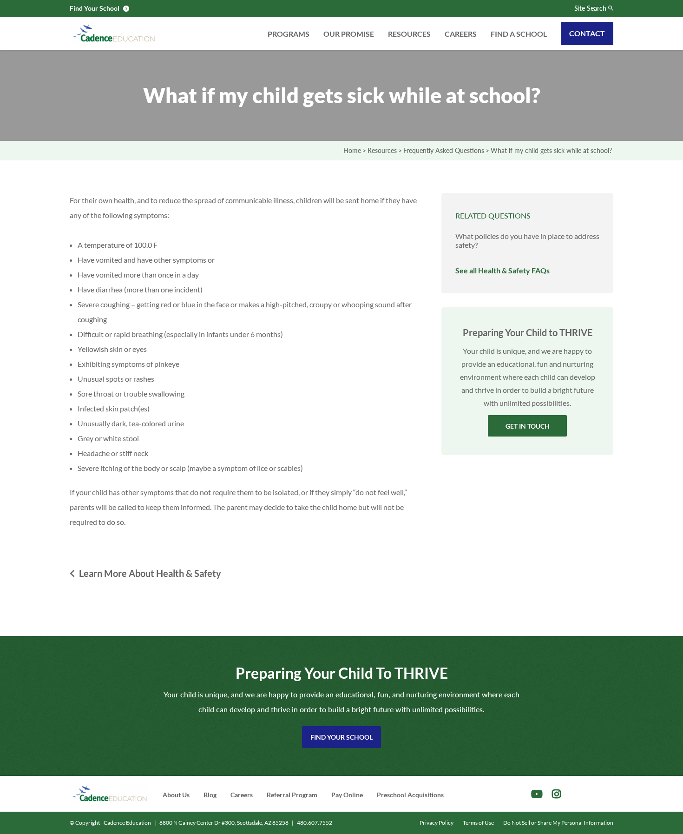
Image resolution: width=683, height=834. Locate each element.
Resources (409, 33)
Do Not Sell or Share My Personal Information (558, 822)
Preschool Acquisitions (410, 795)
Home (352, 150)
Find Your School (341, 737)
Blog (210, 795)
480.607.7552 (314, 822)
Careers (461, 33)
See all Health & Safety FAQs (502, 270)
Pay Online (347, 795)
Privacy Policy (436, 822)
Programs (288, 33)
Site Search (590, 8)
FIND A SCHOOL (519, 33)
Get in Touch (528, 426)
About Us (176, 795)
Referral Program (292, 795)
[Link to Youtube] (537, 794)
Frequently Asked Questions (443, 150)
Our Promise (348, 33)
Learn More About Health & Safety (150, 573)
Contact (587, 33)
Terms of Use (478, 822)
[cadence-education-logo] (114, 33)
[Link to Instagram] (556, 794)
